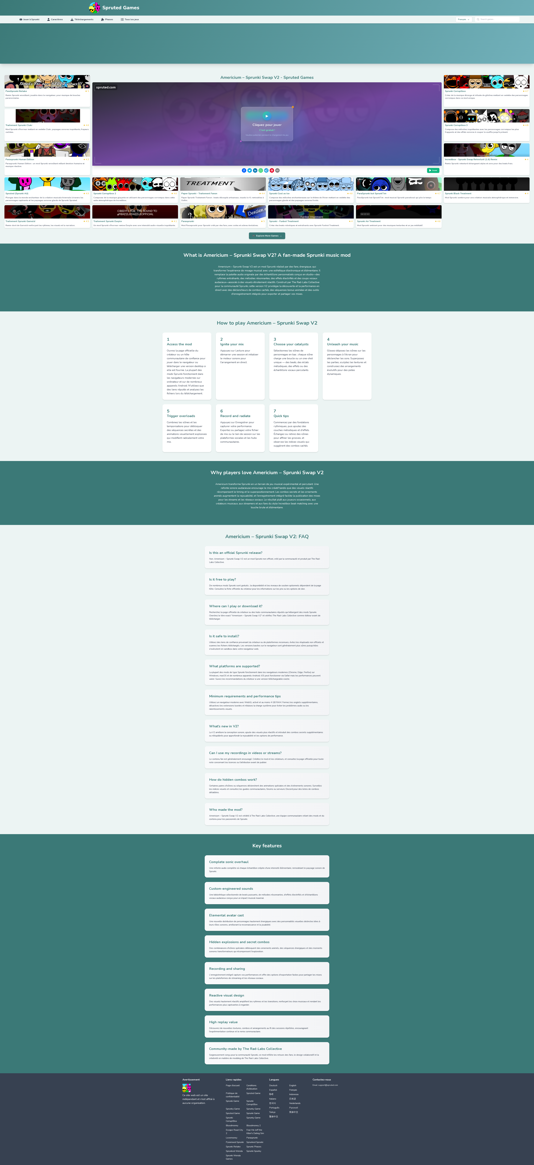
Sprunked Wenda (234, 1151)
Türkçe (272, 1112)
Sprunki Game (232, 1101)
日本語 (292, 1098)
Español (273, 1089)
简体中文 (293, 1112)
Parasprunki (252, 1137)
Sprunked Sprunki (254, 1142)
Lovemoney (231, 1137)
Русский (293, 1107)
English (292, 1085)
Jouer (434, 170)
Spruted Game (253, 1093)
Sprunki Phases (253, 1146)
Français (293, 1089)
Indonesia (293, 1094)
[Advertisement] (267, 44)
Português (274, 1107)
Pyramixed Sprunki (235, 1142)
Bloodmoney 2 (253, 1125)
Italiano (272, 1098)
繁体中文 (273, 1116)
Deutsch (273, 1085)
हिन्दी (271, 1094)
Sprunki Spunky (253, 1151)
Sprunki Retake (233, 1146)
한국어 (272, 1103)
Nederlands (295, 1103)
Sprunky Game (233, 1108)
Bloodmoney (232, 1125)
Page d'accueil (233, 1085)
